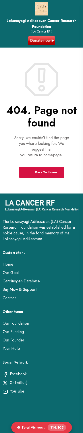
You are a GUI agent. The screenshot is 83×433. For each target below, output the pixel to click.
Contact (9, 298)
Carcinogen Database (21, 281)
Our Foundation (16, 323)
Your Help (11, 348)
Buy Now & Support (20, 289)
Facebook (18, 374)
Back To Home (45, 172)
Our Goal (11, 273)
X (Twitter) (18, 382)
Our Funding (13, 332)
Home (8, 264)
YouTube (16, 391)
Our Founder (13, 340)
